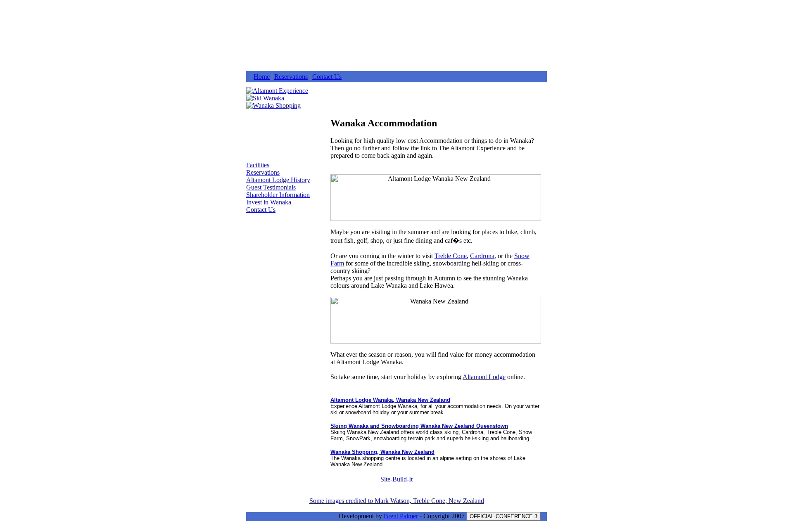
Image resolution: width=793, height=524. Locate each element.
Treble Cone (450, 255)
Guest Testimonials (271, 187)
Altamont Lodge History (278, 179)
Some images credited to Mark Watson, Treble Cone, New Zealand (396, 500)
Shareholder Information (278, 194)
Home (262, 76)
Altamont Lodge (484, 376)
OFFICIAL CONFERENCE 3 (503, 516)
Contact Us (327, 76)
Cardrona (482, 255)
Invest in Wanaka (268, 202)
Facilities (257, 164)
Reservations (291, 76)
